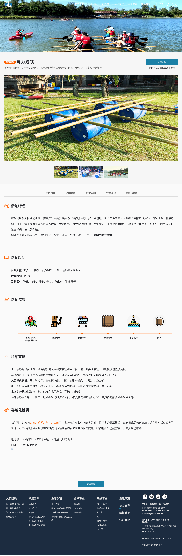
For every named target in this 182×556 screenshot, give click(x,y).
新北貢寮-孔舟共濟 (37, 517)
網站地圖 (158, 545)
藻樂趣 (32, 512)
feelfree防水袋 (103, 508)
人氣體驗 (92, 4)
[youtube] (151, 496)
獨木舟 (77, 504)
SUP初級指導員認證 (60, 512)
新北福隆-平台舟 (13, 508)
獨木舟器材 (102, 504)
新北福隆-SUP (12, 517)
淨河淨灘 (78, 512)
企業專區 (132, 4)
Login (168, 5)
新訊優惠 (79, 4)
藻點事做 (33, 504)
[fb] (145, 496)
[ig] (164, 496)
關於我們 (124, 512)
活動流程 (91, 193)
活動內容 (50, 193)
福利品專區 (102, 525)
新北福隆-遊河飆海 (37, 525)
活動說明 (71, 193)
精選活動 (105, 4)
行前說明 (124, 520)
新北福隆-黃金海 (36, 521)
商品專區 (145, 4)
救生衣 (100, 512)
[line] (158, 496)
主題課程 (119, 4)
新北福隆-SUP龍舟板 (15, 504)
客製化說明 (131, 193)
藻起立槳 (33, 508)
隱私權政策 (147, 545)
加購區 (100, 529)
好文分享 (159, 4)
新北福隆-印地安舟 (14, 512)
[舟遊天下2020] (15, 4)
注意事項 (111, 193)
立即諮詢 (162, 62)
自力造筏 (55, 504)
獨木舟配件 (102, 521)
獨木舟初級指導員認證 (61, 508)
